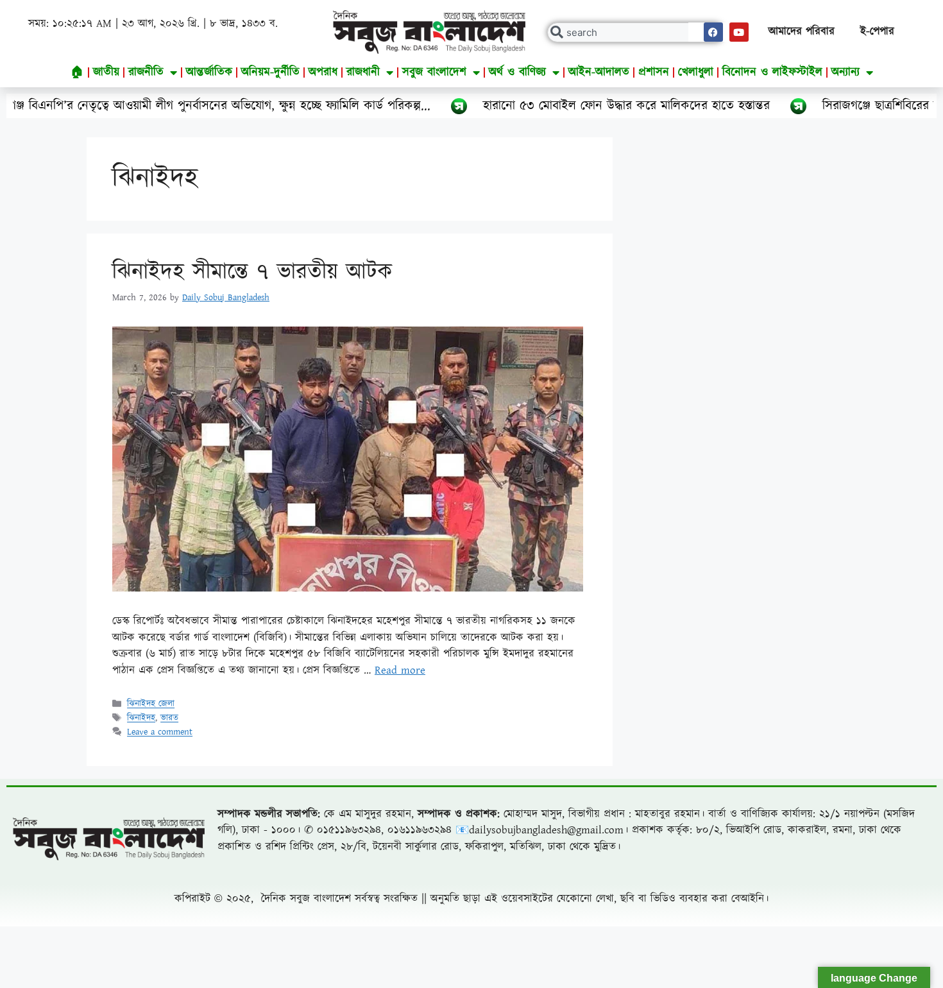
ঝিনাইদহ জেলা (150, 704)
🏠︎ (77, 72)
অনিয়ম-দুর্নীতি (270, 72)
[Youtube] (739, 32)
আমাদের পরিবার (802, 31)
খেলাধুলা (695, 72)
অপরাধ (323, 72)
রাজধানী (363, 72)
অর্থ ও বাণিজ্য (517, 72)
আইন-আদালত (598, 72)
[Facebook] (713, 32)
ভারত (169, 718)
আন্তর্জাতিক (209, 72)
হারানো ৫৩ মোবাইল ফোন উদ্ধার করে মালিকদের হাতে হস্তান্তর (575, 106)
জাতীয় (106, 72)
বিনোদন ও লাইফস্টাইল (772, 72)
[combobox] (635, 32)
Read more (400, 670)
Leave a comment (159, 732)
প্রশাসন (653, 72)
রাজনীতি (146, 72)
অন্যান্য (845, 72)
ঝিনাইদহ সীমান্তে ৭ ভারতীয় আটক (252, 272)
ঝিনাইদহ (141, 718)
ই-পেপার (877, 31)
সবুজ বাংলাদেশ (434, 72)
